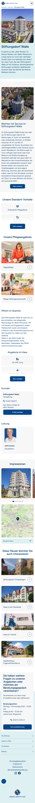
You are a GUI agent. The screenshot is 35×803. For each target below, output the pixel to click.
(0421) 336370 (11, 401)
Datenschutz (18, 767)
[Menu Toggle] (32, 3)
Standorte (10, 7)
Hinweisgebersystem (17, 761)
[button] (17, 226)
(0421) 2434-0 (19, 720)
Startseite (4, 7)
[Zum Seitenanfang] (3, 781)
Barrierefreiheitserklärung (17, 770)
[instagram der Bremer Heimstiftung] (15, 773)
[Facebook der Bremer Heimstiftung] (19, 773)
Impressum (17, 764)
